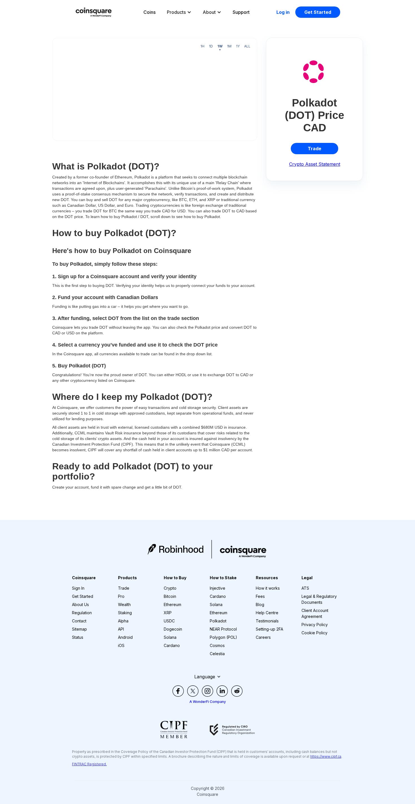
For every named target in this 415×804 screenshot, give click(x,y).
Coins (149, 12)
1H (202, 46)
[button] (179, 12)
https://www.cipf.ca (325, 756)
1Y (238, 46)
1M (229, 46)
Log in (283, 12)
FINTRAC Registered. (89, 764)
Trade (314, 148)
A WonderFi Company (207, 702)
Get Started (317, 12)
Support (241, 12)
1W (219, 46)
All (247, 46)
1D (211, 46)
